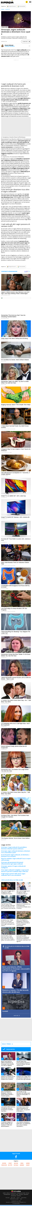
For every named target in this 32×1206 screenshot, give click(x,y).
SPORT (10, 1163)
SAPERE (28, 1163)
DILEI (17, 1194)
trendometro (10, 1049)
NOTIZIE (4, 1163)
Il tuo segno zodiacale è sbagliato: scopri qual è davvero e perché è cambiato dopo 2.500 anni (15, 870)
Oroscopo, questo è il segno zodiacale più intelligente (13, 867)
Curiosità (7, 9)
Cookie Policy (23, 1197)
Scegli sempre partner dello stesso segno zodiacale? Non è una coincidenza (13, 874)
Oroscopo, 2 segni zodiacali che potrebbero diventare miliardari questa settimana (14, 848)
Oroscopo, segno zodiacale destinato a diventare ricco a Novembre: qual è (15, 851)
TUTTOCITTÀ (13, 1194)
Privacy (18, 1197)
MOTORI (16, 1163)
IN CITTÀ (10, 1165)
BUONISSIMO (13, 1195)
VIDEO (21, 1163)
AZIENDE (22, 1165)
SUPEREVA (19, 1195)
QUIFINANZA (26, 1194)
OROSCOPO (4, 1165)
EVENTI (28, 1165)
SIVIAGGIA (21, 1194)
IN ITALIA (16, 1165)
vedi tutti (16, 1015)
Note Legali (13, 1197)
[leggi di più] (29, 46)
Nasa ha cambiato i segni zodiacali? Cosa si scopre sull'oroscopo (16, 859)
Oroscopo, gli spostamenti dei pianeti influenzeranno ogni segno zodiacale (12, 863)
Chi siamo (7, 1197)
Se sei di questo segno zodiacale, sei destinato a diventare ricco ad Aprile (15, 855)
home (2, 9)
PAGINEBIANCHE (7, 1194)
